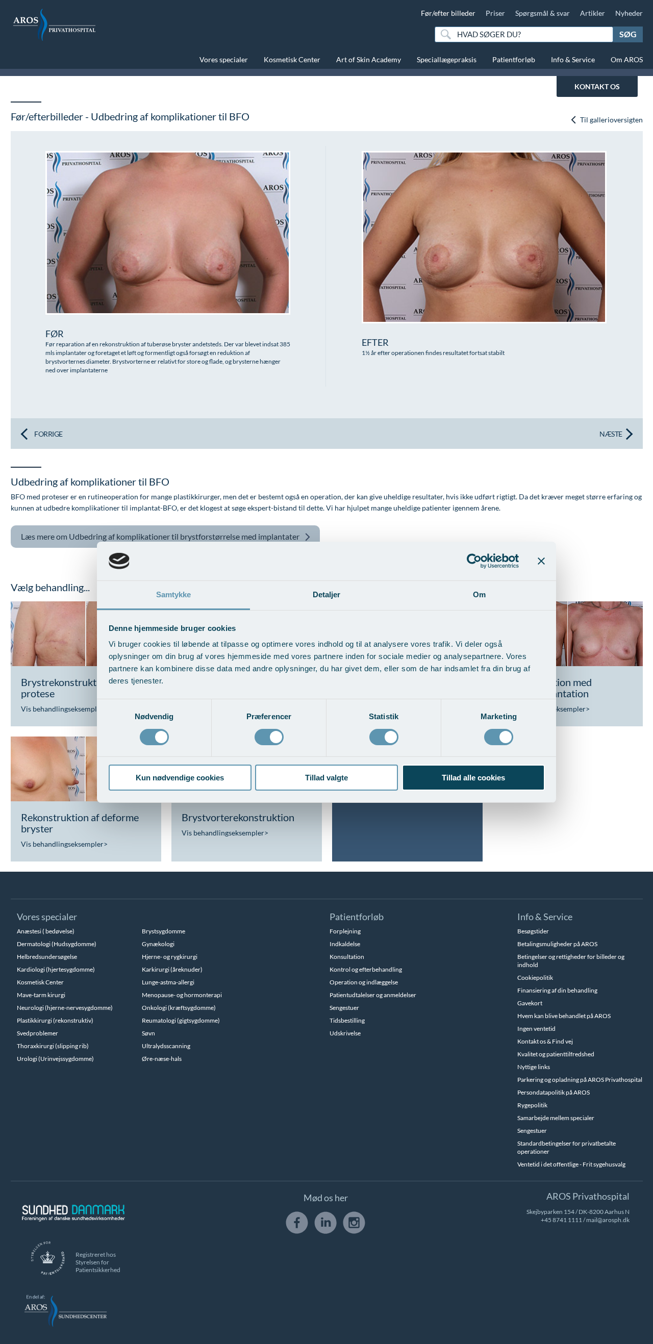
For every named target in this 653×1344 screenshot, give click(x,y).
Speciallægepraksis (446, 59)
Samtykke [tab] (173, 594)
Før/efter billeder (448, 13)
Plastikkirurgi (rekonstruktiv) (55, 1020)
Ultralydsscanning (166, 1046)
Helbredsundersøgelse (47, 956)
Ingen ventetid (536, 1028)
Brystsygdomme (163, 931)
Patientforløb (513, 59)
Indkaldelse (345, 944)
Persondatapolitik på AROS (553, 1092)
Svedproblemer (37, 1033)
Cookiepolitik (535, 977)
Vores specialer (223, 59)
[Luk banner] (541, 561)
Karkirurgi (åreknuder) (172, 969)
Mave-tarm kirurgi (41, 995)
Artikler (592, 13)
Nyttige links (533, 1067)
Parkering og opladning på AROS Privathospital (579, 1079)
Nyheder (629, 13)
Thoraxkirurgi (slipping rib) (53, 1046)
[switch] (269, 736)
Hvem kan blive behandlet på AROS (564, 1016)
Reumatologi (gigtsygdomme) (181, 1020)
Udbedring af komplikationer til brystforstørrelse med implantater (160, 536)
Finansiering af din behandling (557, 990)
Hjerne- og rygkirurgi (169, 956)
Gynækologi (158, 944)
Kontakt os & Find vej (545, 1041)
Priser (495, 13)
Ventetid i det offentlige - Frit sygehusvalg (571, 1164)
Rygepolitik (532, 1105)
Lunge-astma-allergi (168, 982)
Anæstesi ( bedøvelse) (45, 931)
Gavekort (529, 1003)
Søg (628, 34)
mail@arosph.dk (608, 1220)
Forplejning (345, 931)
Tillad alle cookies (473, 777)
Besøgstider (533, 931)
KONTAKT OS (597, 86)
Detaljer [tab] (327, 594)
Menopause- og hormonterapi (182, 995)
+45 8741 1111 (561, 1220)
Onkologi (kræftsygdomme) (179, 1007)
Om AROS (627, 59)
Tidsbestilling (347, 1020)
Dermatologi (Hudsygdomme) (56, 944)
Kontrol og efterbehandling (366, 969)
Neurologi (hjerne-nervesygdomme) (65, 1007)
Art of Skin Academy (368, 59)
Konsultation (347, 956)
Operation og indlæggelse (364, 982)
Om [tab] (479, 594)
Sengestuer (344, 1007)
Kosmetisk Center (292, 59)
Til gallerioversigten (611, 119)
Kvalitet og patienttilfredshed (555, 1054)
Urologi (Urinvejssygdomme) (55, 1058)
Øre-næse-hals (162, 1058)
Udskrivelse (345, 1033)
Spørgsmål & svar (542, 13)
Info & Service (573, 59)
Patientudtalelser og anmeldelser (373, 995)
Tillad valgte (326, 777)
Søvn (148, 1033)
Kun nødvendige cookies (180, 777)
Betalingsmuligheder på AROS (557, 944)
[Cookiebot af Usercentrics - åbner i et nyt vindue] (474, 561)
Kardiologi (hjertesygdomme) (56, 969)
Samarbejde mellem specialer (555, 1118)
